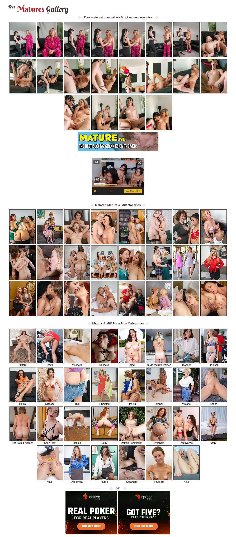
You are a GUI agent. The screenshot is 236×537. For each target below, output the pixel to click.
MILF (50, 481)
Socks (213, 403)
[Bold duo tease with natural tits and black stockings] (213, 262)
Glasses (50, 403)
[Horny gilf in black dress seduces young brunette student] (213, 226)
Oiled (132, 364)
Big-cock (214, 364)
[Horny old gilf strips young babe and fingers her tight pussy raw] (50, 226)
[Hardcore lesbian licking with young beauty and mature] (186, 298)
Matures (38, 9)
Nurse (104, 481)
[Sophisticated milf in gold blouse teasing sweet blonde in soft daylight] (159, 298)
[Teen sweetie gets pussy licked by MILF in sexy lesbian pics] (50, 298)
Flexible (77, 442)
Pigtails (22, 364)
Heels (22, 403)
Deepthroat (77, 481)
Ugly (213, 442)
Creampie (131, 481)
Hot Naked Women (22, 442)
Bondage (104, 364)
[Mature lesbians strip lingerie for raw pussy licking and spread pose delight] (77, 262)
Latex (50, 364)
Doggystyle (186, 442)
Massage (77, 364)
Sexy (104, 442)
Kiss (186, 481)
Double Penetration (131, 442)
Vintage (186, 403)
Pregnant (159, 442)
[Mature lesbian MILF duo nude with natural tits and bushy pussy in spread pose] (213, 298)
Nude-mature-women (159, 364)
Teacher (186, 364)
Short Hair (49, 442)
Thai (77, 403)
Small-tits (159, 481)
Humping (104, 403)
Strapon (159, 403)
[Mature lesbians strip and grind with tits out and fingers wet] (77, 226)
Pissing (132, 403)
